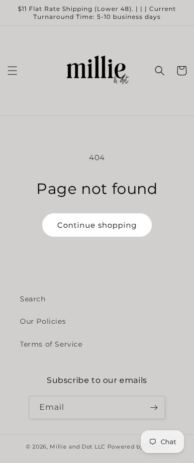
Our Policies (43, 321)
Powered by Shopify (138, 446)
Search (33, 298)
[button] (12, 71)
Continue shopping (97, 225)
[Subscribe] (154, 407)
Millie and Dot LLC (77, 446)
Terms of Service (51, 344)
